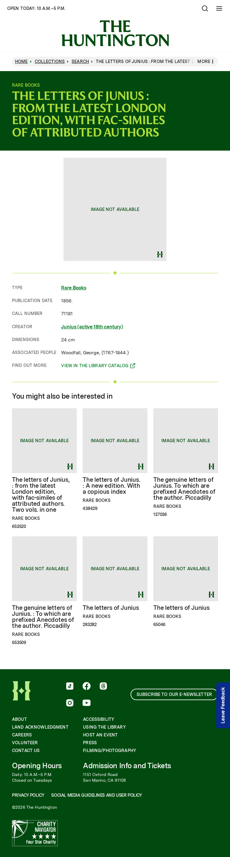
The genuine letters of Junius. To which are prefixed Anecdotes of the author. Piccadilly (184, 488)
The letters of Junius (111, 607)
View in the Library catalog (94, 366)
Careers (22, 735)
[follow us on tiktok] (70, 686)
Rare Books (73, 288)
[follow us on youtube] (86, 703)
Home (21, 61)
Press (90, 742)
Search (80, 61)
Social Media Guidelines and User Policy (96, 795)
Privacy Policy (28, 795)
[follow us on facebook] (86, 686)
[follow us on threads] (103, 686)
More (203, 61)
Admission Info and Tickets (127, 765)
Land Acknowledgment (40, 727)
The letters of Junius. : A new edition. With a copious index (111, 485)
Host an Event (100, 735)
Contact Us (26, 750)
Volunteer (25, 742)
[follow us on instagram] (70, 703)
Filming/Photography (109, 750)
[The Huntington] (115, 33)
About (19, 719)
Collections (50, 61)
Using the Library (104, 727)
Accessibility (98, 719)
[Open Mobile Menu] (219, 8)
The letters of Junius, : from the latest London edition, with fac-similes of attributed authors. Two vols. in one (41, 494)
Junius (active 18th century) (92, 327)
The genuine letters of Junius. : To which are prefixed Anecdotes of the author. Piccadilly (43, 616)
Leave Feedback (223, 706)
